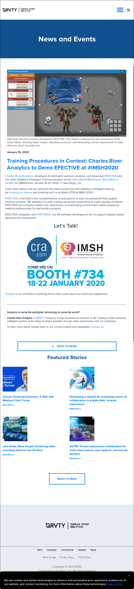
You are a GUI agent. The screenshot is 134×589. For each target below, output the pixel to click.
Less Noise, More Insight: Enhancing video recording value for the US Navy (29, 448)
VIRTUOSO (44, 214)
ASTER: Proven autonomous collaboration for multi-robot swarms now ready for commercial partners (99, 450)
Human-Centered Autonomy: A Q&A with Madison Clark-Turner (28, 398)
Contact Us (12, 294)
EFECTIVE (111, 176)
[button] (120, 10)
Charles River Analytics (19, 176)
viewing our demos (20, 192)
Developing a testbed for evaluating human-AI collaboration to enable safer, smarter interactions (98, 400)
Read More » (8, 405)
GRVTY (40, 318)
